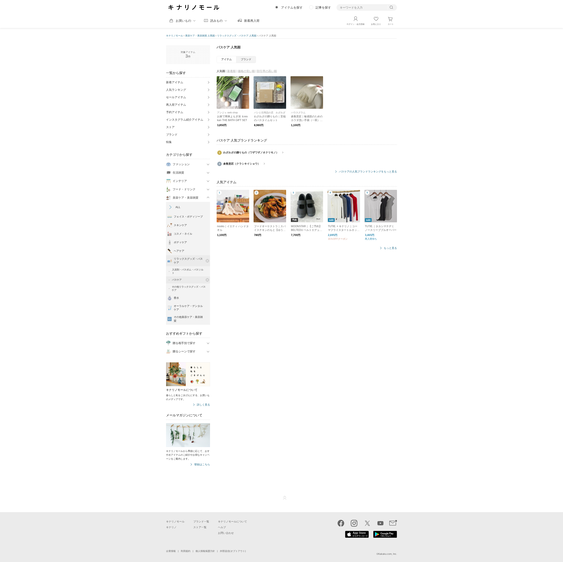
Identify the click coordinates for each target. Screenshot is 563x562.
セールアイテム (176, 97)
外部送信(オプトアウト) (233, 551)
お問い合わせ (226, 533)
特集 (169, 142)
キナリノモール (174, 35)
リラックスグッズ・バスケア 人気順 (236, 35)
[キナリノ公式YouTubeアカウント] (380, 523)
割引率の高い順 (267, 71)
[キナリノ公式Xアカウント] (367, 523)
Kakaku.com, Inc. (387, 554)
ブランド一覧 (201, 521)
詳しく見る (203, 404)
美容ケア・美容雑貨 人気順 (200, 35)
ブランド (171, 134)
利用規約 (185, 551)
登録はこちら (202, 464)
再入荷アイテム (176, 104)
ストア (170, 127)
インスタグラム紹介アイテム (184, 119)
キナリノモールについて (232, 521)
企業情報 (171, 551)
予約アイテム (174, 112)
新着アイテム (174, 82)
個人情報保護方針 (205, 551)
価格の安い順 (246, 71)
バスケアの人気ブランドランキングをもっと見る (368, 171)
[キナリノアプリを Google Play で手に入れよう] (385, 536)
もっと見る (390, 248)
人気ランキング (176, 89)
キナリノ (171, 527)
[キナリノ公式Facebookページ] (340, 523)
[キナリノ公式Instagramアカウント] (354, 523)
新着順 (231, 71)
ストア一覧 (200, 527)
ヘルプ (222, 527)
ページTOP (285, 498)
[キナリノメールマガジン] (393, 523)
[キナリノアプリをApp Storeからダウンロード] (357, 536)
